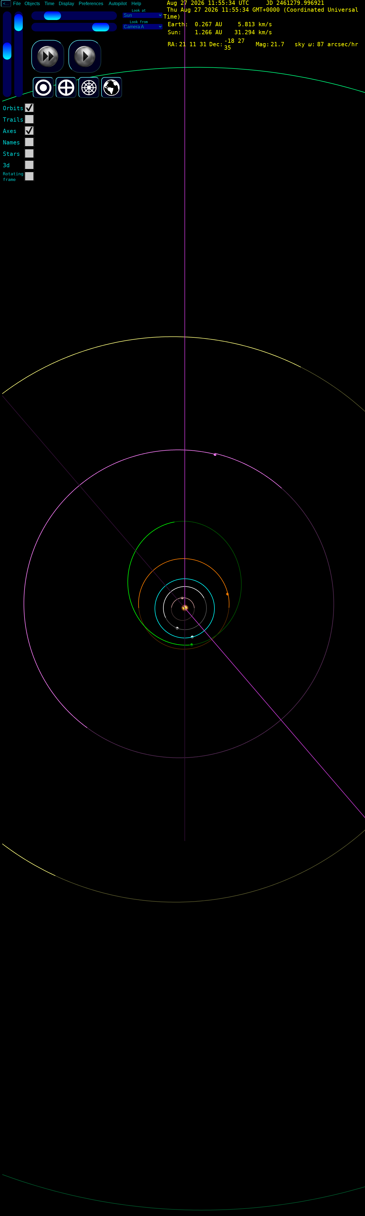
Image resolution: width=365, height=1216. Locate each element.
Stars (11, 153)
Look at (139, 11)
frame (9, 179)
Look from (139, 22)
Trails (13, 119)
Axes (10, 131)
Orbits (13, 108)
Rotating (13, 173)
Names (11, 142)
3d (6, 165)
